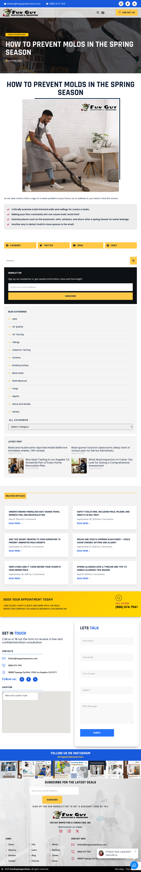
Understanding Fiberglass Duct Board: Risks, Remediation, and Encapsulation (34, 513)
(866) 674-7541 (127, 607)
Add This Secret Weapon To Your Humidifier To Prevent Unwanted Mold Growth (34, 541)
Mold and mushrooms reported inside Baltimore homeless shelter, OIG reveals (37, 449)
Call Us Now (122, 603)
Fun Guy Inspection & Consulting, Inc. (70, 822)
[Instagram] (121, 3)
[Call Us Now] (119, 598)
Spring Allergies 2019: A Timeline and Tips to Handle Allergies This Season (102, 568)
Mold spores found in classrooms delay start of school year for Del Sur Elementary (100, 449)
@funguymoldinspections (70, 757)
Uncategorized (16, 34)
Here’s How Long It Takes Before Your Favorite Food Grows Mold (35, 568)
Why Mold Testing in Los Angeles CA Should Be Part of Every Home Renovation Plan (47, 462)
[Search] (133, 261)
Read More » (15, 523)
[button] (102, 12)
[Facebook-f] (127, 3)
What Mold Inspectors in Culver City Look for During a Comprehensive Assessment (110, 462)
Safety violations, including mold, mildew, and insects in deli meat (103, 513)
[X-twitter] (134, 3)
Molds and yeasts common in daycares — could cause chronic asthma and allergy (103, 541)
